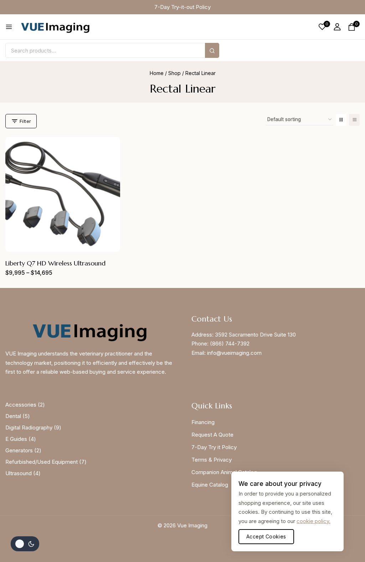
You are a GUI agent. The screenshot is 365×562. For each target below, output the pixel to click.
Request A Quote (212, 434)
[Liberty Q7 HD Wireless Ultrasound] (62, 194)
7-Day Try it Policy (214, 447)
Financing (203, 422)
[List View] (354, 120)
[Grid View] (341, 120)
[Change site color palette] (25, 543)
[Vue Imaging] (55, 27)
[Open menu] (8, 26)
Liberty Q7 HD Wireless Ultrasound (55, 263)
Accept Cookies (266, 536)
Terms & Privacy (211, 459)
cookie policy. (313, 521)
